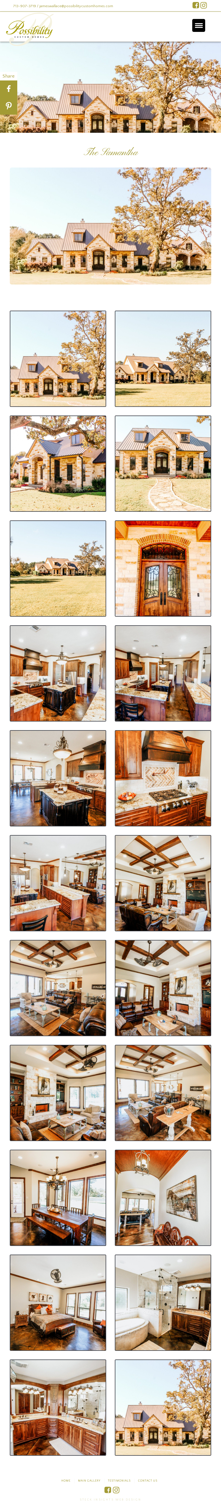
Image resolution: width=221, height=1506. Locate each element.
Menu (198, 25)
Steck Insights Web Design (110, 1499)
